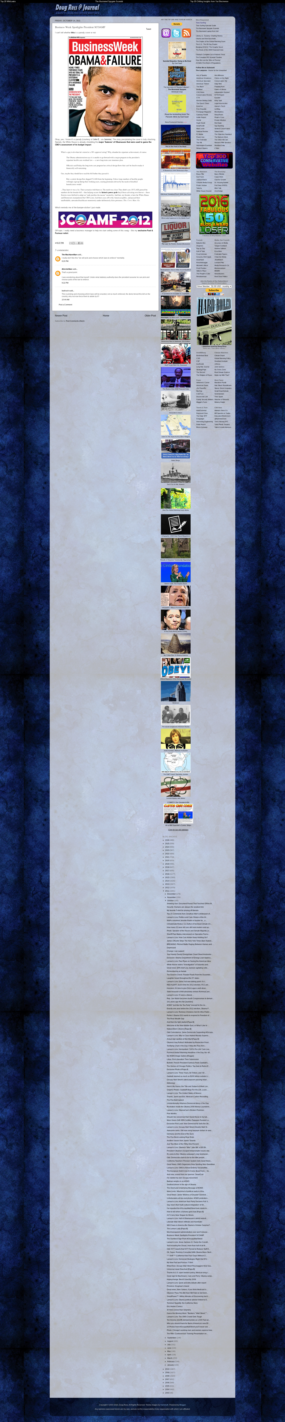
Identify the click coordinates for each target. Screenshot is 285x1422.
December (171, 894)
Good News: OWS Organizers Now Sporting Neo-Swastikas (191, 1164)
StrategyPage (201, 369)
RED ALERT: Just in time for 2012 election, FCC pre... (188, 985)
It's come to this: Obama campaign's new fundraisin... (188, 1154)
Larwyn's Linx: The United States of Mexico (184, 1093)
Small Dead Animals (221, 391)
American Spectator (203, 81)
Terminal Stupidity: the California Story (182, 1303)
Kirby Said (218, 100)
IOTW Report (219, 95)
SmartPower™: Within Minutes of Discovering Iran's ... (188, 1296)
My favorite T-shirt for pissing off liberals (182, 910)
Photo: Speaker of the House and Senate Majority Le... (188, 931)
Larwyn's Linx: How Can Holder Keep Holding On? (187, 937)
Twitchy (199, 188)
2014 (167, 881)
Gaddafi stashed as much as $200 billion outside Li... (188, 1076)
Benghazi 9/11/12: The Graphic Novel (209, 47)
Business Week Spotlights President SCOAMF (185, 1235)
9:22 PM (65, 283)
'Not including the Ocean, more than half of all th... (187, 1245)
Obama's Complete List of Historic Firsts (210, 54)
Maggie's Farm (201, 402)
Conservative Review (204, 95)
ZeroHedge (218, 191)
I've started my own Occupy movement (182, 1178)
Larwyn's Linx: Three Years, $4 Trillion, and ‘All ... (186, 1073)
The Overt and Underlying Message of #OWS (185, 1188)
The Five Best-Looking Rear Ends (180, 1137)
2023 (167, 850)
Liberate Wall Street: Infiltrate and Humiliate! (184, 1222)
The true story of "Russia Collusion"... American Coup (177, 89)
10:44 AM (65, 300)
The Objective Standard (223, 134)
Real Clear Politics (221, 276)
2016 (167, 874)
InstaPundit (200, 126)
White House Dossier (204, 191)
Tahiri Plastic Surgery (222, 424)
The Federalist (201, 140)
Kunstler (217, 98)
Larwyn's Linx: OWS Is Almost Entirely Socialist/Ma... (188, 1168)
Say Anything (219, 126)
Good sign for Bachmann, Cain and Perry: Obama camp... (190, 1276)
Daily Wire (218, 84)
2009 (167, 1372)
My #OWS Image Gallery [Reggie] (180, 1056)
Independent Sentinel (221, 92)
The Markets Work (221, 137)
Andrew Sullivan (220, 248)
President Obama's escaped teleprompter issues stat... (188, 1151)
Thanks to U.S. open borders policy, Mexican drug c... (188, 1273)
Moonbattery (219, 112)
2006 (167, 1383)
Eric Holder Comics (174, 1306)
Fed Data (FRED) (220, 185)
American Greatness (203, 78)
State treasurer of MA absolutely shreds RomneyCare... (189, 992)
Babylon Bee (200, 243)
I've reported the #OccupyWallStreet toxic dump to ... (188, 1208)
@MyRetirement (220, 419)
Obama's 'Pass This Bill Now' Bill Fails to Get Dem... (187, 1293)
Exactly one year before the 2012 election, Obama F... (188, 1008)
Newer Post (61, 315)
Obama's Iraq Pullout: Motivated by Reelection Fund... (188, 1042)
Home (106, 315)
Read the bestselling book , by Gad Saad (177, 115)
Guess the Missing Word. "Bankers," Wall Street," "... (187, 1313)
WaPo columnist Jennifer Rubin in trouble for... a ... (187, 920)
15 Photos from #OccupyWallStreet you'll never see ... (188, 1327)
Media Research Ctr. (221, 265)
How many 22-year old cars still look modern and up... (188, 927)
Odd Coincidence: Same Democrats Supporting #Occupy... (190, 1032)
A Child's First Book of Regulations (208, 63)
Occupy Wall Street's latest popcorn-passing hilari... (187, 1080)
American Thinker (202, 84)
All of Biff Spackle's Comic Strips (178, 825)
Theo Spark (218, 397)
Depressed (171, 948)
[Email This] (70, 243)
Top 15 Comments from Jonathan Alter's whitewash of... (189, 914)
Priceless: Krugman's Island (178, 1286)
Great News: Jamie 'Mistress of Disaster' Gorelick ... (187, 1195)
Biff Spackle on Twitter (222, 413)
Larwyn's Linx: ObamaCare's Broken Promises (185, 1110)
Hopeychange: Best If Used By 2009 (181, 1279)
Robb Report (201, 424)
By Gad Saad (177, 62)
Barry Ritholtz (219, 174)
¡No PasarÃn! (201, 388)
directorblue (67, 269)
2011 (167, 891)
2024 (167, 847)
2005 (167, 1386)
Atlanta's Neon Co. (221, 410)
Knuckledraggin (202, 262)
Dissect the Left (202, 397)
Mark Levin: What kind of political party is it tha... (186, 1191)
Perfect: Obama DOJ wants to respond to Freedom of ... (189, 1015)
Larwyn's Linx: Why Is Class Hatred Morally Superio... (188, 1036)
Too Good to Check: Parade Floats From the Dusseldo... (189, 975)
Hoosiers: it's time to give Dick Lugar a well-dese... (187, 988)
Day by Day (200, 248)
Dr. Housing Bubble (221, 182)
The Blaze (200, 86)
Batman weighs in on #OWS (178, 1181)
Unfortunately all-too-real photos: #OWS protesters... (188, 1198)
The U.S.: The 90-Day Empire (206, 44)
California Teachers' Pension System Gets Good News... (189, 1161)
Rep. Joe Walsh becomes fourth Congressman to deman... (190, 998)
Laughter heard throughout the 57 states (183, 978)
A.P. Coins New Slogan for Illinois (180, 1215)
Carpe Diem (218, 177)
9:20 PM (65, 261)
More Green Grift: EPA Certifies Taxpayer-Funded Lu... (188, 1120)
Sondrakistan (219, 394)
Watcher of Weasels (221, 399)
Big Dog (199, 391)
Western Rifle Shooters (222, 142)
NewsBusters (219, 274)
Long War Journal (202, 367)
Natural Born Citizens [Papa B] (179, 1029)
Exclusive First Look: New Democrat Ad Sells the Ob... (188, 1124)
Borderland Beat (202, 355)
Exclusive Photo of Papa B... (178, 1069)
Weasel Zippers (202, 148)
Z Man (216, 148)
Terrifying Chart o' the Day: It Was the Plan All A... (186, 1046)
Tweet (148, 29)
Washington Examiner (204, 145)
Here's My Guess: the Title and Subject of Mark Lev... (188, 1086)
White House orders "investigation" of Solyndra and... (188, 965)
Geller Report (201, 117)
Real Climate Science (222, 372)
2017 (167, 871)
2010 (167, 1369)
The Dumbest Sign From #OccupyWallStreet (184, 1239)
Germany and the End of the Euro (180, 1134)
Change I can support (175, 951)
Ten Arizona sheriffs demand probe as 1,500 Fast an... (188, 1320)
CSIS (198, 358)
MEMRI (217, 271)
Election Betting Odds (204, 100)
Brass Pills (200, 174)
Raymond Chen (202, 413)
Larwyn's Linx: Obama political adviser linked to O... (187, 1300)
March (170, 1358)
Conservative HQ (220, 81)
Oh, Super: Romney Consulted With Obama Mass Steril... (190, 1252)
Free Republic (201, 109)
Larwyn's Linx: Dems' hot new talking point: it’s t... (186, 981)
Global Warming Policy (222, 358)
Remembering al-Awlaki (176, 971)
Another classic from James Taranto (181, 1140)
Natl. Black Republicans (223, 385)
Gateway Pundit (202, 115)
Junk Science (219, 367)
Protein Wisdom (220, 120)
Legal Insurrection (220, 103)
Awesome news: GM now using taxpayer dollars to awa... (190, 1130)
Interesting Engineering (204, 421)
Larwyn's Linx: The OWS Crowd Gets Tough (184, 1317)
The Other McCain (221, 140)
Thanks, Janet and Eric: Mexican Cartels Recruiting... (188, 1097)
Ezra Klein (218, 251)
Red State (218, 123)
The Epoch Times (202, 103)
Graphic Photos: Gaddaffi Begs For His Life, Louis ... (187, 1090)
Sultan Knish (218, 131)
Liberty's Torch (219, 106)
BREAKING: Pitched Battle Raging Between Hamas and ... (190, 944)
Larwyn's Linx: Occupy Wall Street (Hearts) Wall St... (187, 1127)
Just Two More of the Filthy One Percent (183, 1144)
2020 (167, 860)
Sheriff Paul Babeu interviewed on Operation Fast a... (188, 934)
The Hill (199, 142)
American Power (202, 385)
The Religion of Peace (204, 375)
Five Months (172, 1113)
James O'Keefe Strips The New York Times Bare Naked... (190, 941)
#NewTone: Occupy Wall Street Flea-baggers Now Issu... (189, 1266)
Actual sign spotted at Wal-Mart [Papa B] (183, 1039)
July (169, 1345)
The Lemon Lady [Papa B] (177, 1229)
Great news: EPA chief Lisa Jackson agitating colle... (188, 968)
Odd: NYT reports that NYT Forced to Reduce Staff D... (188, 1249)
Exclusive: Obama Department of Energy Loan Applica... (189, 958)
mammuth (164, 1405)
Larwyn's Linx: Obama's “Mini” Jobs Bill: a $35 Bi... (187, 1147)
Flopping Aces (219, 86)
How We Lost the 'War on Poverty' (208, 60)
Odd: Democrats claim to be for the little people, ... (187, 1157)
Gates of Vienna (220, 89)
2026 (167, 840)
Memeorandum (219, 268)
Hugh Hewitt (200, 123)
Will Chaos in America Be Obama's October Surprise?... (189, 1225)
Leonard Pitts (219, 262)
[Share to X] (76, 243)
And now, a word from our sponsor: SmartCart (185, 1174)
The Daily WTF (201, 416)
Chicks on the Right (221, 78)
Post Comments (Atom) (75, 321)
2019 (167, 864)
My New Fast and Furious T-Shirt (180, 1262)
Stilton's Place (201, 271)
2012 (167, 887)
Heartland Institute (221, 361)
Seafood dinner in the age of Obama (181, 1184)
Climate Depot (219, 355)
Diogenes (199, 246)
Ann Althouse (219, 75)
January (170, 1365)
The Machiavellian (69, 255)
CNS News (200, 92)
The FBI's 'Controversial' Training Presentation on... (187, 1334)
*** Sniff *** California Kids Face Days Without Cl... (187, 1256)
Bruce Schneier (202, 427)
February (171, 1361)
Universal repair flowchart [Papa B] (181, 1269)
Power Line (200, 137)
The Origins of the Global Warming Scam (210, 41)
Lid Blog (217, 109)
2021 (167, 857)
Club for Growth (220, 180)
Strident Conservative (222, 128)
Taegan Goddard (220, 246)
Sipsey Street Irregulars (223, 388)
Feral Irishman (201, 254)
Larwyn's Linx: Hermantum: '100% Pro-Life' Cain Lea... (188, 1049)
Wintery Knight (219, 402)
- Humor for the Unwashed (211, 70)
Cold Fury (200, 394)
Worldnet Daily (219, 145)
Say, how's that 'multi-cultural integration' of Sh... (186, 1205)
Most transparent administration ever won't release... (188, 1232)
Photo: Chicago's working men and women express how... (190, 1330)
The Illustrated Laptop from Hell (207, 31)
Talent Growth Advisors (222, 427)
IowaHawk (200, 260)
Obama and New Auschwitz (206, 39)
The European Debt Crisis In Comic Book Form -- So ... (189, 1171)
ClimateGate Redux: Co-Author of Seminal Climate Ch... (189, 924)
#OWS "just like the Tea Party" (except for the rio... (186, 1005)
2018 (167, 867)
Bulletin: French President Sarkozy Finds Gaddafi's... (188, 1063)
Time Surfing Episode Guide (206, 25)
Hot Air (198, 120)
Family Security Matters (204, 399)
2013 (167, 884)
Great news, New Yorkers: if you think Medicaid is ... (187, 1289)
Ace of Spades (201, 75)
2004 (167, 1389)
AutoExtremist (201, 410)
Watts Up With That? (221, 375)
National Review (202, 131)
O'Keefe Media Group (204, 182)
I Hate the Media (220, 257)
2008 (167, 1376)
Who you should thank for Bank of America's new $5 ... (188, 1323)
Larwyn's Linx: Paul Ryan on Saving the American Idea (189, 961)
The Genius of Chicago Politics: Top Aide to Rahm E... (188, 1066)
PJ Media (199, 134)
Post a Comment (65, 305)
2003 (167, 1393)
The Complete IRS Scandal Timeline (209, 57)
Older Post (150, 315)
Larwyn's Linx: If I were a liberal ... (180, 995)
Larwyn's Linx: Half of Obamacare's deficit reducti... (187, 1218)
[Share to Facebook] (79, 243)
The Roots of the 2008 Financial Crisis (209, 50)
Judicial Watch (201, 180)
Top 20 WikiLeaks (8, 1)
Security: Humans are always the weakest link (185, 907)
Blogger (182, 1405)
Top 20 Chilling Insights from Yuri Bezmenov (209, 1)
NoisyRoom (218, 115)
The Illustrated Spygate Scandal (109, 1)
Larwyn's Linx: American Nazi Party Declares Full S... (188, 1201)
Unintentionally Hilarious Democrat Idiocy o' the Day (188, 1103)
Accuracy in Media (221, 243)
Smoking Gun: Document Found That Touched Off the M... (190, 903)
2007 (167, 1379)
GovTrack (200, 177)
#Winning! (171, 1083)
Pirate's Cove (219, 117)
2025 (167, 843)
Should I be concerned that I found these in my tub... (187, 1117)
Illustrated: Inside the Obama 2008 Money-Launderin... (189, 1107)
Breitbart (199, 89)
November (171, 897)
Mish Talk (217, 188)
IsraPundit (200, 364)
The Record (200, 372)
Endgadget (200, 419)
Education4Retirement (222, 416)
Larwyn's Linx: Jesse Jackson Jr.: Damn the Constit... (188, 1242)
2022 (167, 854)
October (170, 901)
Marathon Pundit (220, 382)
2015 (167, 877)
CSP (198, 361)
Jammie (107, 139)
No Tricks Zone (220, 369)
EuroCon (199, 106)
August (170, 1341)
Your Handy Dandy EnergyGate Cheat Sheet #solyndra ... (190, 954)
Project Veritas (201, 185)
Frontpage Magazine (203, 112)
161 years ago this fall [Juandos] (180, 1002)
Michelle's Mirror (202, 265)
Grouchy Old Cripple (203, 257)
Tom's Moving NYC (221, 421)
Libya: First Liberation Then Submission (183, 1059)
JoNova (217, 364)
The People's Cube (203, 274)
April (169, 1355)
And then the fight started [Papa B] (180, 1022)
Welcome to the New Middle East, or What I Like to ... (188, 1025)
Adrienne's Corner (202, 382)
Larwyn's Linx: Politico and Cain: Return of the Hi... (187, 917)
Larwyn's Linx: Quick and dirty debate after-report (186, 1283)
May (169, 1351)
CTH (198, 98)
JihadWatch (218, 260)
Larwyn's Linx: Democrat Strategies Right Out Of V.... (188, 1259)
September (172, 1338)
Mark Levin (200, 128)
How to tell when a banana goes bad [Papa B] (185, 1212)
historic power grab (109, 192)
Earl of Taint (200, 251)
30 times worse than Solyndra (179, 1310)
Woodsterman (201, 276)
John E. (96, 139)
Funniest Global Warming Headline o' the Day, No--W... (189, 1052)
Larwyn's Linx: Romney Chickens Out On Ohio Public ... (189, 1012)
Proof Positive (201, 268)
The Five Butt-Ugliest (175, 1100)
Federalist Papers (220, 254)
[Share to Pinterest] (81, 243)
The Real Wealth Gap (175, 1019)
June (169, 1348)
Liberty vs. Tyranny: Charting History (209, 36)
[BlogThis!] (73, 243)
